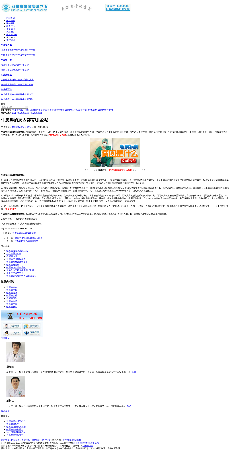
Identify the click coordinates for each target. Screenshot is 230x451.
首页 (14, 113)
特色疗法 (10, 26)
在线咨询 (10, 37)
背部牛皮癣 (6, 84)
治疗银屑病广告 (13, 253)
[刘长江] (15, 396)
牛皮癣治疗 (27, 94)
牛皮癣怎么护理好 (20, 110)
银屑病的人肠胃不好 (16, 421)
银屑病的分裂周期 (14, 429)
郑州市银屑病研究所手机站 (86, 443)
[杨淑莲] (15, 362)
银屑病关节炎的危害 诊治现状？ (21, 276)
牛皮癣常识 (6, 94)
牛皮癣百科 (11, 34)
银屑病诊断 (11, 295)
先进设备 (10, 32)
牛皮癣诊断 (17, 99)
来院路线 (10, 40)
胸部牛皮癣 (17, 84)
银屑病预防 (11, 298)
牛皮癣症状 (6, 99)
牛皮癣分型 (6, 60)
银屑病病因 (11, 287)
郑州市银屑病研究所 (21, 127)
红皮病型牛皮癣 (21, 70)
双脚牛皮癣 (27, 84)
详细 (134, 372)
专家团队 (5, 338)
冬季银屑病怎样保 (55, 110)
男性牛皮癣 (6, 55)
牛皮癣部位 (6, 75)
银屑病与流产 (12, 265)
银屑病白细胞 (12, 424)
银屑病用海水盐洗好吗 (17, 251)
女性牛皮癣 (29, 55)
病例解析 (5, 411)
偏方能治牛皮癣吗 (88, 110)
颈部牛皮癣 (17, 79)
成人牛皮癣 (29, 50)
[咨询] (115, 166)
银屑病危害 (11, 304)
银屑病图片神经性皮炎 (17, 262)
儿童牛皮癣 (6, 50)
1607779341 (88, 445)
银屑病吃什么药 (72, 110)
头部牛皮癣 (6, 79)
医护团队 (10, 23)
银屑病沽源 (11, 256)
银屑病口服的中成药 (16, 267)
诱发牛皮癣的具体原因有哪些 (29, 238)
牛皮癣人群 (6, 45)
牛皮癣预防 (27, 99)
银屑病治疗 (11, 293)
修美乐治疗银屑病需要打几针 (20, 270)
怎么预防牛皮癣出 (38, 110)
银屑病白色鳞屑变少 (16, 427)
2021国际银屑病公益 (16, 432)
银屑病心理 (11, 307)
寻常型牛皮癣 (7, 65)
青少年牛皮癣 (18, 50)
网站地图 (76, 440)
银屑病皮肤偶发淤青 (16, 259)
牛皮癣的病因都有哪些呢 (24, 233)
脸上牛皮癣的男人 (14, 273)
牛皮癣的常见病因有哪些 (26, 241)
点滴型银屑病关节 (14, 435)
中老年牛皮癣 (18, 55)
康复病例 (10, 29)
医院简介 (10, 20)
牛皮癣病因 (17, 94)
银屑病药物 (11, 301)
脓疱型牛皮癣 (7, 70)
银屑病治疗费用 (105, 110)
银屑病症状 (11, 290)
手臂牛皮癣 (28, 79)
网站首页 (10, 18)
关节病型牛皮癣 (21, 65)
